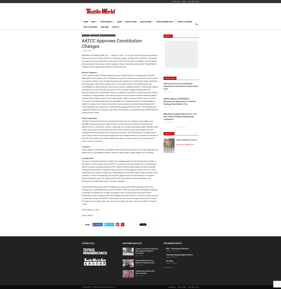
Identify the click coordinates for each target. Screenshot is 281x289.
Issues (119, 22)
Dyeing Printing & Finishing (107, 35)
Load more (180, 127)
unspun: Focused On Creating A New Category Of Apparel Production (146, 251)
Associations (145, 22)
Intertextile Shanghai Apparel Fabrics (179, 255)
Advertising (176, 1)
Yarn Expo (169, 261)
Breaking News (95, 35)
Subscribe (105, 27)
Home (85, 22)
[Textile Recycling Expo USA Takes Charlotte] (128, 274)
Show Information (164, 22)
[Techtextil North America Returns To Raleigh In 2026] (128, 263)
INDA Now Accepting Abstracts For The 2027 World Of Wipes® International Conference (180, 116)
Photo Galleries (90, 27)
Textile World (86, 35)
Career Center (181, 287)
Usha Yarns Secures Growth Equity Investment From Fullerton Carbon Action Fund (181, 86)
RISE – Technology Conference (177, 249)
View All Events (168, 267)
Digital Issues (131, 22)
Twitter (184, 1)
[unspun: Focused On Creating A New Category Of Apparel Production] (128, 251)
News (93, 22)
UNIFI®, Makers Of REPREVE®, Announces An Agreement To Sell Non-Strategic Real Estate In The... (180, 101)
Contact (115, 27)
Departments (106, 22)
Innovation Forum (193, 287)
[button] (196, 24)
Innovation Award (193, 1)
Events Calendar (184, 22)
